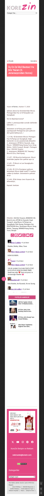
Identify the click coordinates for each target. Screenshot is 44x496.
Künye (22, 490)
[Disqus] (22, 265)
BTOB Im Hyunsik (22, 220)
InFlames (15, 107)
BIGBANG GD (30, 218)
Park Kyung (19, 224)
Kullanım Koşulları (14, 490)
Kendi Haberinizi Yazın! (27, 488)
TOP (41, 483)
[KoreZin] (21, 9)
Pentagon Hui (29, 224)
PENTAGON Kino (13, 226)
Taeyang (15, 228)
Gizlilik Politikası (14, 488)
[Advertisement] (22, 38)
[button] (4, 279)
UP (41, 489)
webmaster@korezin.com (22, 455)
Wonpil (13, 230)
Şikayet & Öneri (30, 490)
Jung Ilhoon (17, 222)
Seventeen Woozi (26, 226)
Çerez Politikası (16, 487)
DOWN (41, 493)
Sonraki (33, 61)
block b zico (11, 220)
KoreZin (22, 483)
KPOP (29, 483)
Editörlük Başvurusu (28, 487)
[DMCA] (22, 464)
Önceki (11, 61)
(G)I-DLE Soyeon (19, 218)
